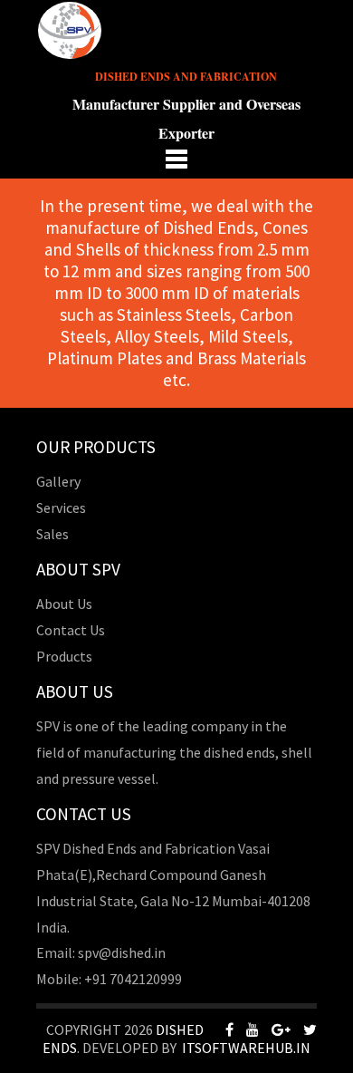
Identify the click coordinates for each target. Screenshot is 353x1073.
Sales (52, 534)
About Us (64, 603)
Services (61, 507)
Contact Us (70, 630)
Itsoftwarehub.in (246, 1048)
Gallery (58, 481)
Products (64, 656)
